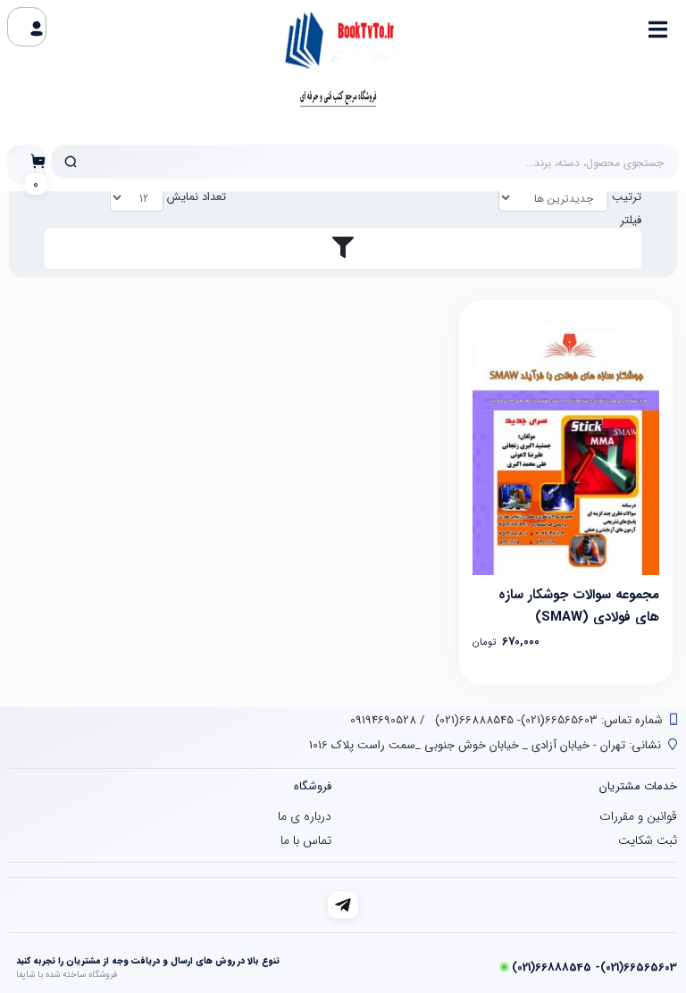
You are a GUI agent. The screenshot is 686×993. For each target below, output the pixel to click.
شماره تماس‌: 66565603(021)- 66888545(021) (547, 720)
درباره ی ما (304, 816)
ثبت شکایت (647, 840)
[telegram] (343, 905)
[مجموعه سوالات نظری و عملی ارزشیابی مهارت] (566, 444)
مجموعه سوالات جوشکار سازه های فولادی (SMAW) (578, 604)
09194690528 (383, 720)
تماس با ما (305, 840)
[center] (70, 161)
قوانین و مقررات (638, 816)
